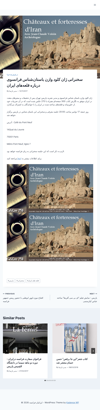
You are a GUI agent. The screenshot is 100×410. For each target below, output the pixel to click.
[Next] (93, 351)
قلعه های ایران (33, 281)
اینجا (19, 158)
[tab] (45, 380)
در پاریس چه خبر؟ (12, 75)
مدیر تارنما (13, 91)
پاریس (11, 281)
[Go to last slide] (7, 351)
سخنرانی (20, 281)
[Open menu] (95, 5)
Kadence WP (72, 402)
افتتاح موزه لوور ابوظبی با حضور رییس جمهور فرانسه (23, 297)
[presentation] (25, 338)
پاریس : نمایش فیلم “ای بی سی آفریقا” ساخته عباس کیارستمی (77, 297)
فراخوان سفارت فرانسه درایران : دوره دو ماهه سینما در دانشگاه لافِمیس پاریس (24, 363)
